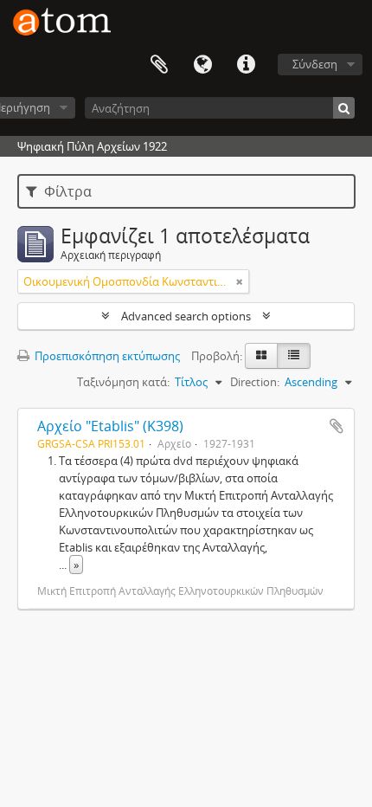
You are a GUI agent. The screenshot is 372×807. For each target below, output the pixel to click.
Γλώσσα (202, 65)
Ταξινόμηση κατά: (123, 382)
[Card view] (261, 356)
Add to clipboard (336, 426)
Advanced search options (186, 316)
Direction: (254, 382)
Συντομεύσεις (245, 65)
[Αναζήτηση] (344, 108)
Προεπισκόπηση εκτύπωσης (106, 356)
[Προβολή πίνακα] (294, 356)
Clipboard (159, 65)
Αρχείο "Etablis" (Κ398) (110, 426)
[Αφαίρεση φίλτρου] (239, 281)
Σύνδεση (314, 64)
